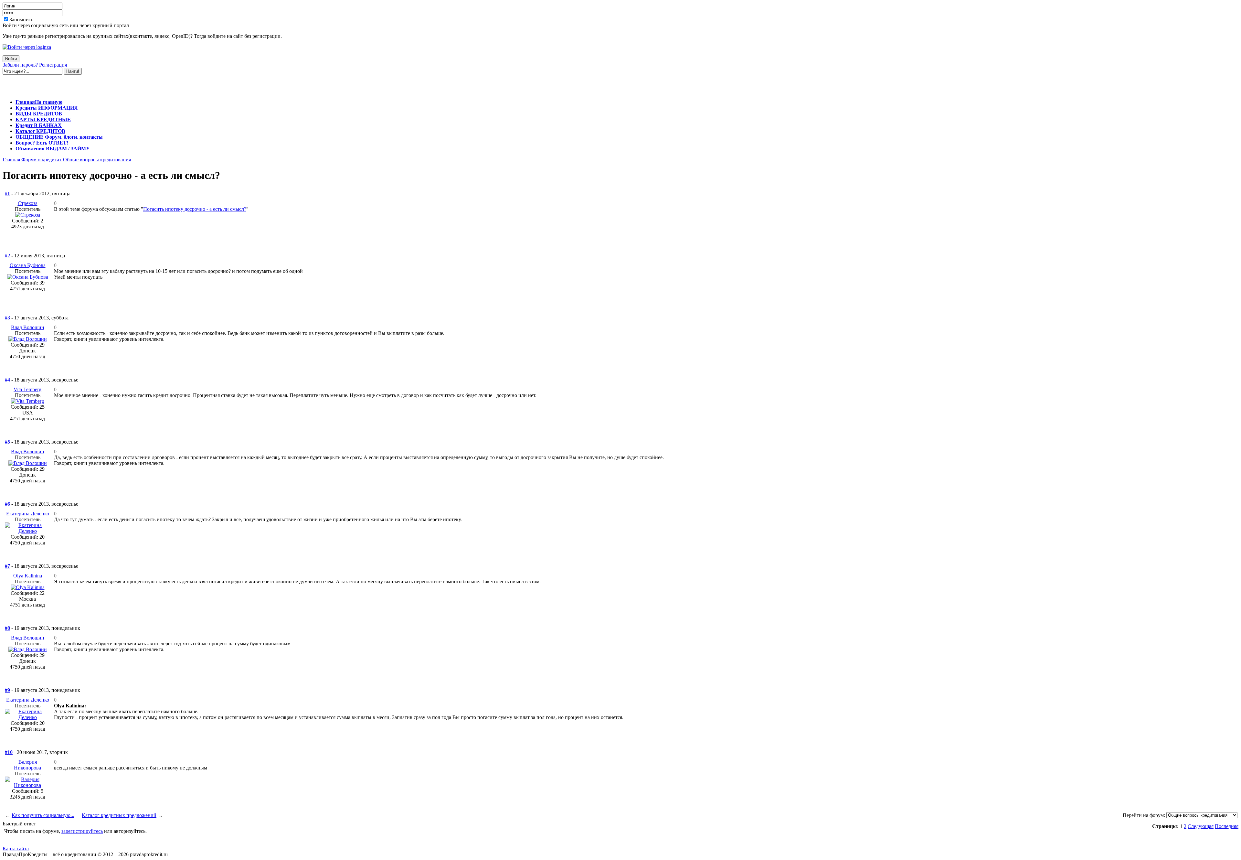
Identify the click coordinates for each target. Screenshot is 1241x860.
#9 (7, 690)
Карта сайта (16, 848)
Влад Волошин (27, 327)
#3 (7, 317)
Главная (11, 159)
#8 (7, 628)
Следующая (1201, 826)
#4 (7, 379)
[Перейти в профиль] (27, 215)
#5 (7, 442)
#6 (7, 504)
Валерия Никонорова (27, 764)
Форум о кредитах (41, 159)
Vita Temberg (27, 389)
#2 (7, 255)
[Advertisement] (78, 84)
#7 (7, 566)
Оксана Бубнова (28, 265)
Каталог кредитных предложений (119, 815)
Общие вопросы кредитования (97, 159)
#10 (9, 752)
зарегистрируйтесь (82, 831)
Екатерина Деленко (27, 513)
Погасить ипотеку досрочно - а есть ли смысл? (194, 209)
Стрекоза (27, 203)
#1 (7, 193)
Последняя (1226, 826)
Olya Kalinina (27, 575)
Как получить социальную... (43, 815)
